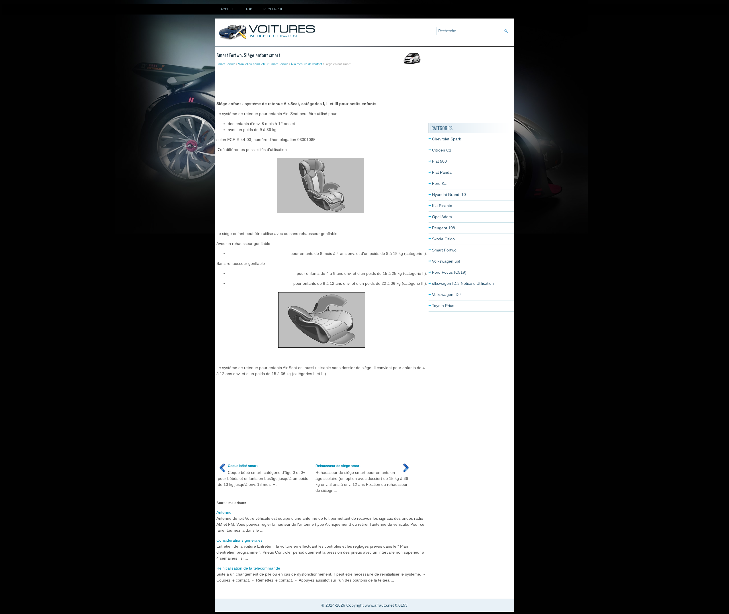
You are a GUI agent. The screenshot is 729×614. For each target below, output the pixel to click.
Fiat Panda (442, 172)
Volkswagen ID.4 (447, 294)
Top (248, 9)
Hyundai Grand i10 (449, 194)
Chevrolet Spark (446, 139)
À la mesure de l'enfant (306, 64)
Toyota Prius (443, 305)
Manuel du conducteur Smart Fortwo (263, 64)
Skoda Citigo (443, 239)
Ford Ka (439, 183)
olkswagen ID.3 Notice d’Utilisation (463, 283)
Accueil (227, 9)
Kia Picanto (442, 205)
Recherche (273, 9)
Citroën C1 (441, 150)
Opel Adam (442, 216)
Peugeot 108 (443, 228)
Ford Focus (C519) (449, 272)
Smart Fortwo (225, 64)
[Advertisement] (320, 82)
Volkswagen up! (446, 261)
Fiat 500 (439, 161)
